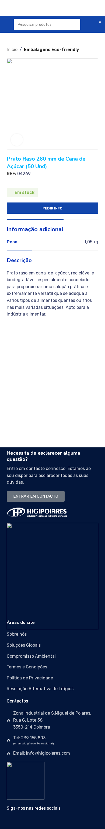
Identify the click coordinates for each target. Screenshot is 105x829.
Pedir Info (52, 208)
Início (12, 49)
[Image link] (37, 512)
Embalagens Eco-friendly (51, 49)
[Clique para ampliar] (17, 140)
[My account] (88, 24)
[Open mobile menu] (6, 24)
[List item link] (52, 634)
